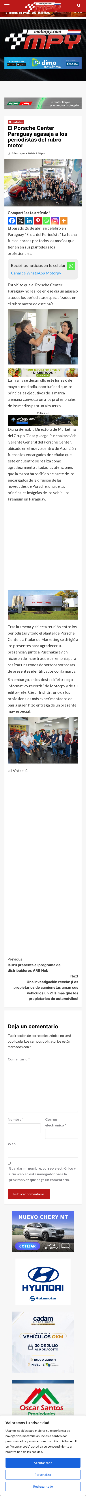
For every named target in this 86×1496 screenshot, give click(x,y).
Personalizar (43, 1474)
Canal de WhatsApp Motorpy (36, 272)
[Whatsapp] (46, 220)
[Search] (79, 5)
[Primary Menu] (8, 5)
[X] (20, 220)
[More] (63, 220)
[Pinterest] (38, 220)
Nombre (16, 1119)
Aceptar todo (43, 1463)
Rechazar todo (43, 1486)
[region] (43, 1455)
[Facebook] (12, 220)
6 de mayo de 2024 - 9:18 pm (28, 153)
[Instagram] (55, 220)
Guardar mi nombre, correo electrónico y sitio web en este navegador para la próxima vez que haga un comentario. (42, 1173)
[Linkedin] (29, 220)
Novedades (15, 122)
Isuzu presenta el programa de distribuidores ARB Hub (34, 965)
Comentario (19, 1059)
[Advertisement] (43, 547)
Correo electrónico (55, 1122)
